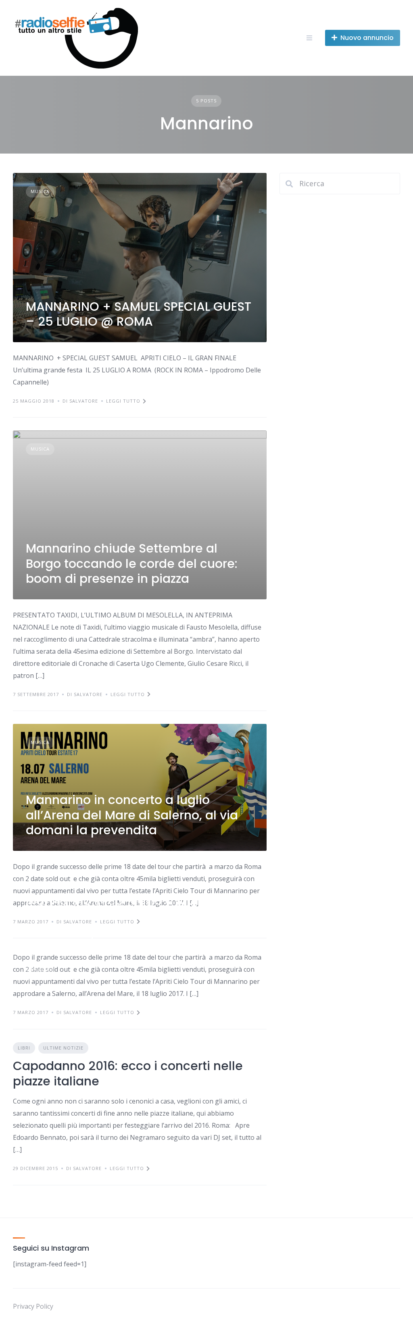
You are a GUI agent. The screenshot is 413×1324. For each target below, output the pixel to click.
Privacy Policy (33, 1306)
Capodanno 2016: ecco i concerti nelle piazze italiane (128, 1073)
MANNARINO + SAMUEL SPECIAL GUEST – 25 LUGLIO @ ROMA (138, 314)
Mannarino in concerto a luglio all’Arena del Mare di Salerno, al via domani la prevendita (132, 815)
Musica (40, 191)
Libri (24, 1048)
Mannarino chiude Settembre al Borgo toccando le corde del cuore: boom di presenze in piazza (132, 563)
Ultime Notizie (63, 1048)
